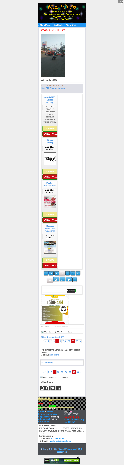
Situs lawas (43, 422)
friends (50, 412)
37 (69, 341)
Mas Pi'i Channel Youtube (53, 88)
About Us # (71, 25)
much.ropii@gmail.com (60, 441)
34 (66, 372)
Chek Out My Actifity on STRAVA (74, 420)
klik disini (54, 355)
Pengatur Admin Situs (48, 414)
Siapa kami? (44, 417)
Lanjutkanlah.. (50, 134)
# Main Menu (44, 25)
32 (58, 372)
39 (77, 341)
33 (62, 372)
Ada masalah (44, 419)
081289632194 (57, 438)
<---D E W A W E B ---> (52, 86)
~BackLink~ (58, 25)
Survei (41, 412)
